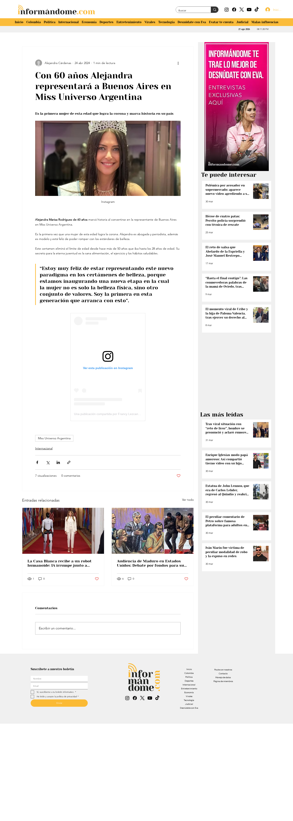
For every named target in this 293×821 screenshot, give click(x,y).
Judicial (189, 704)
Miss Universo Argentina (54, 438)
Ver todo (188, 500)
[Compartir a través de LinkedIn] (58, 462)
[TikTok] (256, 9)
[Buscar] (214, 10)
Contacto (223, 673)
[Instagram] (226, 9)
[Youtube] (249, 9)
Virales (189, 696)
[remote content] (107, 367)
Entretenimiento (189, 688)
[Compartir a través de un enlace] (69, 462)
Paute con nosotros (223, 669)
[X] (241, 9)
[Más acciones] (178, 63)
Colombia (189, 673)
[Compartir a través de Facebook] (37, 462)
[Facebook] (234, 9)
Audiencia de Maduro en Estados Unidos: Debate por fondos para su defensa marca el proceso (150, 563)
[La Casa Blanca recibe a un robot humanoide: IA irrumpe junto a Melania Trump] (63, 531)
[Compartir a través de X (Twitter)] (48, 462)
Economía (189, 692)
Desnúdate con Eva (189, 708)
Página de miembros (223, 681)
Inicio (189, 669)
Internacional (44, 448)
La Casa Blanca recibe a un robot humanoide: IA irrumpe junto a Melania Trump (59, 563)
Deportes (189, 680)
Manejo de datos (223, 677)
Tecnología (189, 700)
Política (189, 677)
